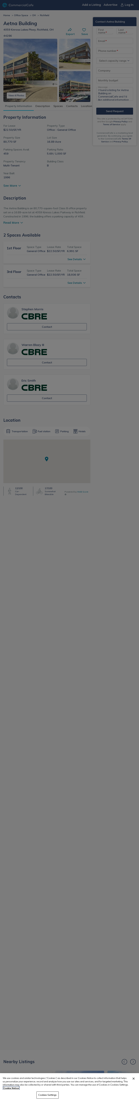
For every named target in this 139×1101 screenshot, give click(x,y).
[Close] (133, 1078)
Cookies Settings (47, 1095)
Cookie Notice (11, 1088)
